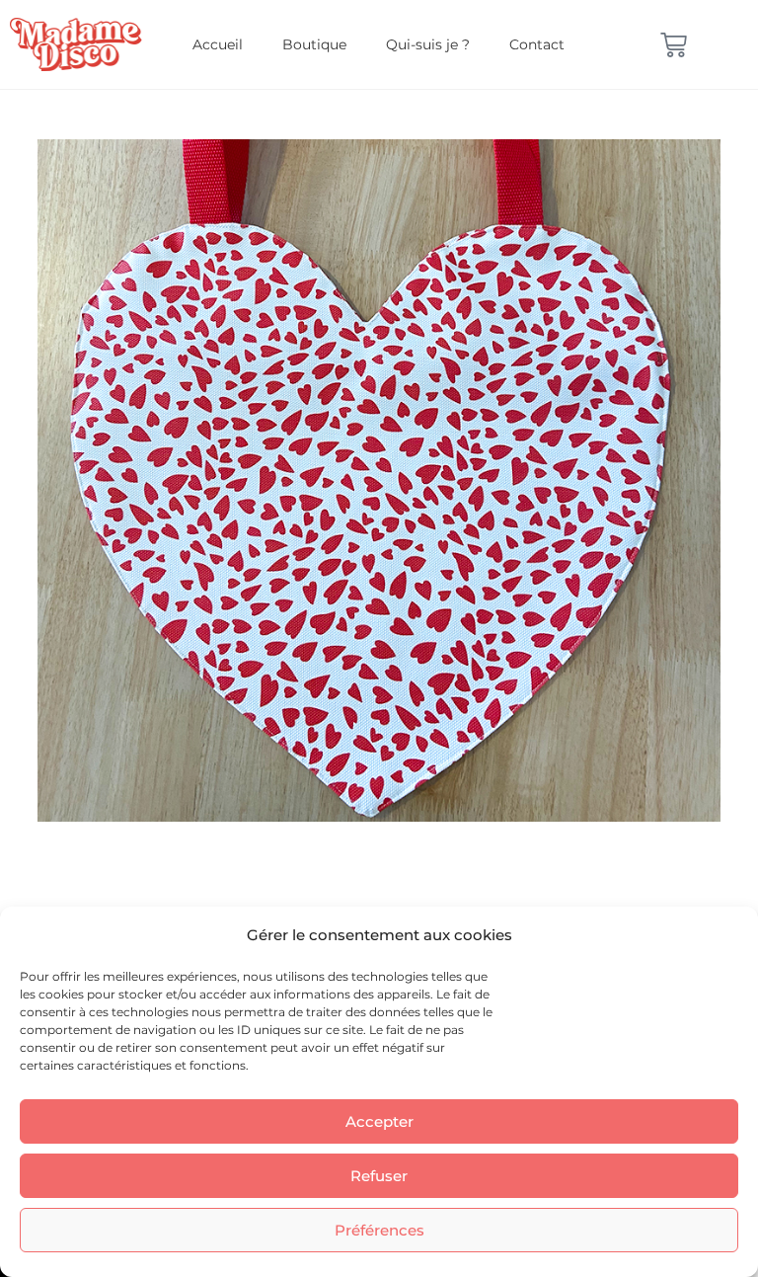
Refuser (379, 1175)
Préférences (379, 1230)
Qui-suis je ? (428, 44)
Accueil (217, 44)
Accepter (379, 1121)
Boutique (314, 44)
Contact (537, 44)
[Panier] (674, 45)
